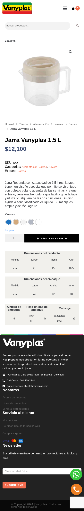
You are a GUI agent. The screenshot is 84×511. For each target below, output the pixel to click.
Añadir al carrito (54, 238)
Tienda (23, 124)
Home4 (9, 124)
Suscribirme (14, 485)
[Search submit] (77, 25)
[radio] (9, 222)
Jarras (73, 124)
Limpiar (9, 230)
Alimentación (41, 124)
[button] (64, 8)
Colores (10, 214)
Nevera (59, 124)
